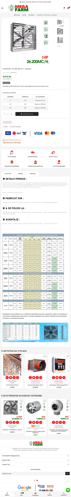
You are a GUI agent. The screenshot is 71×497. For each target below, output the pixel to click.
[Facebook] (34, 480)
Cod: (4, 79)
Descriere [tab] (8, 173)
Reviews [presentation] (33, 173)
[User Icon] (64, 8)
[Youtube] (37, 480)
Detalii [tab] (20, 173)
